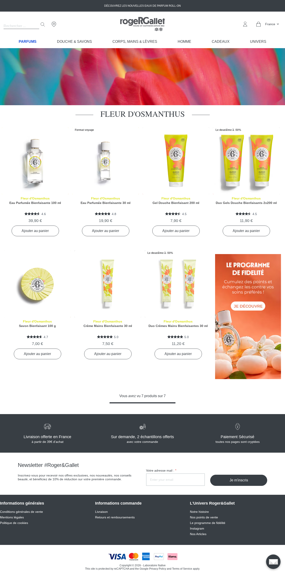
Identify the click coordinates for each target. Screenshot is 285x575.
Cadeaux (221, 41)
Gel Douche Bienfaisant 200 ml (176, 203)
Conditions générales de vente (21, 511)
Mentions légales (12, 517)
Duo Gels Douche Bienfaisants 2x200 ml (246, 203)
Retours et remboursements (115, 517)
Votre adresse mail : (161, 470)
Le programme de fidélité (207, 523)
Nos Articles (198, 534)
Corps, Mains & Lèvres (134, 41)
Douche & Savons (74, 41)
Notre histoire (199, 511)
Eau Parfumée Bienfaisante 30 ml (105, 203)
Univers (258, 41)
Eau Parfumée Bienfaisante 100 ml (35, 203)
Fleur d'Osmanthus (35, 198)
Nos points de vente (204, 517)
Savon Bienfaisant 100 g (37, 326)
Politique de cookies (14, 523)
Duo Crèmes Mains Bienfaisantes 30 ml (178, 326)
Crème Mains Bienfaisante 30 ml (107, 326)
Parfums (28, 41)
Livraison (101, 511)
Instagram (197, 528)
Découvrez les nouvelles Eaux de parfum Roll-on (142, 5)
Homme (184, 41)
